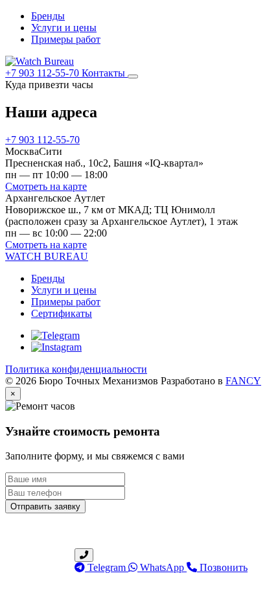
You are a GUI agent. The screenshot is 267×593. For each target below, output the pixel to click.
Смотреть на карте (46, 186)
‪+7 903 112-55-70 (43, 72)
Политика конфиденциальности (76, 369)
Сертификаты (61, 313)
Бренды (48, 15)
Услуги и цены (64, 27)
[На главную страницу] (39, 61)
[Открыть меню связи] (84, 555)
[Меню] (133, 76)
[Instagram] (56, 347)
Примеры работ (65, 39)
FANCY (243, 380)
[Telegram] (55, 335)
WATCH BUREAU (46, 256)
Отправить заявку (45, 506)
